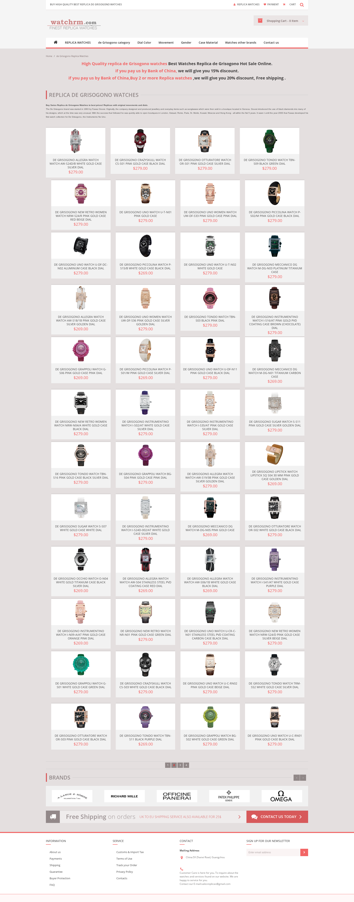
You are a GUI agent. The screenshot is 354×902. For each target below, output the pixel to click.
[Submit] (304, 852)
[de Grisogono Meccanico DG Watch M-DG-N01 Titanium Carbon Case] (274, 350)
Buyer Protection (60, 878)
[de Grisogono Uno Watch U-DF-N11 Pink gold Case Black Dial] (210, 350)
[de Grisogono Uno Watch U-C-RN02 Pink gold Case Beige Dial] (210, 664)
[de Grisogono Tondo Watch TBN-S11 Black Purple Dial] (145, 717)
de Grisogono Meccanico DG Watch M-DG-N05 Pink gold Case (210, 528)
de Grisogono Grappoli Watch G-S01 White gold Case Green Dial (80, 685)
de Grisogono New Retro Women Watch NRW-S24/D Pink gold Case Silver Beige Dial (275, 634)
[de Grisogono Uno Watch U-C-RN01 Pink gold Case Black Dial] (274, 717)
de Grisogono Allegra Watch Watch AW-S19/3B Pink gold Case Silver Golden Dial (210, 477)
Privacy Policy (124, 872)
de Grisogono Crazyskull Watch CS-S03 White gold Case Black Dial (145, 685)
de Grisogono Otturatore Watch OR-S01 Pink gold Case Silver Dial (205, 161)
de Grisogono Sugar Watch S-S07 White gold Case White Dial (81, 528)
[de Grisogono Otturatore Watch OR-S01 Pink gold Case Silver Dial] (205, 141)
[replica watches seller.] (74, 24)
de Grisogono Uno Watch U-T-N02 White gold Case (210, 266)
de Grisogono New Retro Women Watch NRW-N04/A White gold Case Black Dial (80, 425)
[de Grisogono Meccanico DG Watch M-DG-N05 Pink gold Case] (210, 507)
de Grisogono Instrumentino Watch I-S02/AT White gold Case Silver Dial (145, 425)
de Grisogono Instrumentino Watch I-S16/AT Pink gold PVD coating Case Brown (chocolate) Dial (275, 322)
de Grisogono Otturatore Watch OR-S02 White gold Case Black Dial (274, 528)
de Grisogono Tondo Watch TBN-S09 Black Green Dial (269, 161)
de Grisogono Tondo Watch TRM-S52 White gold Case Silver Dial (275, 685)
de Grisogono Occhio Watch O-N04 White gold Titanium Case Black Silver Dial (81, 582)
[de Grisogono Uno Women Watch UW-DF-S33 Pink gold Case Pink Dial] (210, 193)
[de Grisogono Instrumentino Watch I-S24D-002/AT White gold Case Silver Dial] (145, 507)
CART (292, 4)
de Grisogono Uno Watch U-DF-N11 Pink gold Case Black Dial (210, 371)
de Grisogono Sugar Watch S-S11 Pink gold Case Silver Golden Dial (275, 423)
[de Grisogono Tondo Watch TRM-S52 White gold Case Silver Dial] (274, 664)
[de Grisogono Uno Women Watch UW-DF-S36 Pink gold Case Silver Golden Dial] (145, 298)
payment (273, 4)
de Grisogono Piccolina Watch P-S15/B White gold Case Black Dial (145, 266)
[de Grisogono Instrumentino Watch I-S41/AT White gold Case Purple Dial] (274, 560)
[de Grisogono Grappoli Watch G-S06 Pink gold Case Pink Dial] (81, 350)
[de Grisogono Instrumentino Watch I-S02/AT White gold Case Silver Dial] (145, 403)
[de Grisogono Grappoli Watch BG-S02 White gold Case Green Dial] (210, 717)
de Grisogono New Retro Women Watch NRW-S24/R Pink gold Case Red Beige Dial (81, 215)
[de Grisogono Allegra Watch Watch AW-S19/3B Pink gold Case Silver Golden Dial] (210, 455)
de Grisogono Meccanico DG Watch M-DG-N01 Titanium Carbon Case (274, 372)
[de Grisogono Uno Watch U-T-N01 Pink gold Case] (145, 193)
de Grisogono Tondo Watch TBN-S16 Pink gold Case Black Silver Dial (80, 475)
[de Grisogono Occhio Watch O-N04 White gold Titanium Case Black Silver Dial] (81, 560)
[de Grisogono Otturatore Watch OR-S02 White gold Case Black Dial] (274, 507)
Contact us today (278, 816)
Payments (56, 858)
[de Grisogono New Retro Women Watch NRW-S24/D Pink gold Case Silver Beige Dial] (274, 612)
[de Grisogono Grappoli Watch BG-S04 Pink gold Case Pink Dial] (145, 455)
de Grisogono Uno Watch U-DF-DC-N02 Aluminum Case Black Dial (81, 266)
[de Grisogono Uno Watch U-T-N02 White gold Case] (210, 245)
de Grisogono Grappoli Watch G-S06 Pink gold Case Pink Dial (80, 371)
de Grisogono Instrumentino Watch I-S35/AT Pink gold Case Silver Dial (210, 425)
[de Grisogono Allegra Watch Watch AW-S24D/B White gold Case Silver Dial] (75, 141)
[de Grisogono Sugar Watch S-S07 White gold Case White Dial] (81, 507)
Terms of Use (124, 858)
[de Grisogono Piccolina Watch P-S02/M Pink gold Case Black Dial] (274, 193)
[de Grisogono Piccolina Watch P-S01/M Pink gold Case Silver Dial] (145, 350)
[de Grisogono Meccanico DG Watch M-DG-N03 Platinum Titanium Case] (274, 245)
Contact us (271, 42)
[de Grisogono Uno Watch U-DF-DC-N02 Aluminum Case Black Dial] (81, 245)
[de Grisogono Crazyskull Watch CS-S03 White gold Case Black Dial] (145, 664)
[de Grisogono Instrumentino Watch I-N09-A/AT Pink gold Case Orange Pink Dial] (81, 612)
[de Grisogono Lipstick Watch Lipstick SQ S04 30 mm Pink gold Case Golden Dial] (274, 454)
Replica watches (248, 4)
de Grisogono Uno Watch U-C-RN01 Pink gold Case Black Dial (275, 737)
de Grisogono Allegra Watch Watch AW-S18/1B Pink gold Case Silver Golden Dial (81, 320)
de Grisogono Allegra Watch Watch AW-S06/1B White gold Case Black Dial (210, 582)
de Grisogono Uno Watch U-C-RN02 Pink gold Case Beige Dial (210, 685)
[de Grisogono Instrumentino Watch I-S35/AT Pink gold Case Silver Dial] (210, 403)
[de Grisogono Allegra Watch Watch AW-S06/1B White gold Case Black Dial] (210, 560)
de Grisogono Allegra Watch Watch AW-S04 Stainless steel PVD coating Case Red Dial (145, 582)
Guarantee (56, 872)
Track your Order (126, 865)
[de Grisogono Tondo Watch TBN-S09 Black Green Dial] (269, 141)
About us (55, 852)
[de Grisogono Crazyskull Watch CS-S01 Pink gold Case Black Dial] (140, 141)
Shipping (55, 865)
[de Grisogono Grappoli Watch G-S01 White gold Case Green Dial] (81, 664)
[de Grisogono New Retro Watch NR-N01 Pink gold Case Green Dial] (145, 612)
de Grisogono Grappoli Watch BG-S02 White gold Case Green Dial (210, 737)
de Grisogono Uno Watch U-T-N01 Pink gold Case (145, 214)
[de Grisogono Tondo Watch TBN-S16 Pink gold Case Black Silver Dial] (81, 455)
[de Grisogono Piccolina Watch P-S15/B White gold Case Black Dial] (145, 245)
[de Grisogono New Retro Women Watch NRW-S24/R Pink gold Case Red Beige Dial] (81, 193)
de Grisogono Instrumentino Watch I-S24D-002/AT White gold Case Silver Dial (145, 530)
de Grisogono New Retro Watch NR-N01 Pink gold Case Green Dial (145, 633)
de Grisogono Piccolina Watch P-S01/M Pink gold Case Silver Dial (145, 371)
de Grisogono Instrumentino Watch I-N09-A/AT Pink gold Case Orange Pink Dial (81, 634)
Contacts (121, 878)
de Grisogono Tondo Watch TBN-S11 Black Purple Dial (145, 737)
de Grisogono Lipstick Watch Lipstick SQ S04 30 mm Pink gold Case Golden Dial (275, 475)
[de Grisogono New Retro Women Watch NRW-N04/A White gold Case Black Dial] (81, 403)
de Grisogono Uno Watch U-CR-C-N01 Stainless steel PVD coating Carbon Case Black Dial (210, 634)
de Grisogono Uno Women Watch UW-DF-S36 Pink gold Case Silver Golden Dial (145, 320)
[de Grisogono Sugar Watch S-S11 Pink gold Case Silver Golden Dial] (274, 403)
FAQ (52, 885)
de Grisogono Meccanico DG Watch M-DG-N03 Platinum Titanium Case (274, 268)
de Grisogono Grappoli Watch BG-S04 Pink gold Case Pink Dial (145, 475)
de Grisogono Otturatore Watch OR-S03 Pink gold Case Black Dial (81, 737)
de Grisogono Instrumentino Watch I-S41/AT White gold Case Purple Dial (275, 582)
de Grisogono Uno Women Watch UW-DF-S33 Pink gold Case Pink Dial (210, 214)
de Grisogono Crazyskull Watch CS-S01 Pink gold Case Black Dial (140, 161)
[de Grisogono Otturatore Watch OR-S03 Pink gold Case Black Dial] (81, 717)
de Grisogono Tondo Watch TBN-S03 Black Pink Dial (210, 318)
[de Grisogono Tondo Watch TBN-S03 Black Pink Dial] (210, 298)
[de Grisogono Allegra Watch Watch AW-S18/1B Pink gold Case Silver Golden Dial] (81, 298)
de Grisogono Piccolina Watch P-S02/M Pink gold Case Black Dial (275, 214)
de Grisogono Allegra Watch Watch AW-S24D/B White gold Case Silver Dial (76, 163)
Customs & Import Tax (130, 852)
